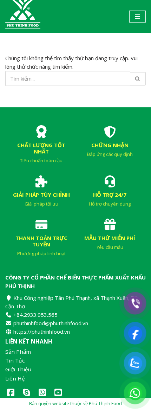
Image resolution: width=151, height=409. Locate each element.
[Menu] (137, 17)
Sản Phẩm (18, 351)
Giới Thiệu (18, 369)
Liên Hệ (15, 378)
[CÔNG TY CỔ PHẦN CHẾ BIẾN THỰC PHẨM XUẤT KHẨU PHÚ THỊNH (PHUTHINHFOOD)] (22, 16)
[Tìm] (138, 79)
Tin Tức (15, 360)
